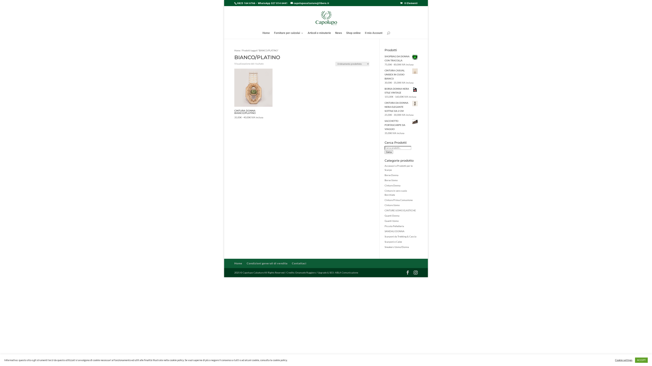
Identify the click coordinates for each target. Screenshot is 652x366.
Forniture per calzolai (287, 33)
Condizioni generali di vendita (267, 263)
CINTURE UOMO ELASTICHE (400, 210)
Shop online (353, 33)
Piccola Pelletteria (394, 226)
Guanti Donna (392, 215)
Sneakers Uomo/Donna (397, 247)
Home (266, 33)
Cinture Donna (392, 185)
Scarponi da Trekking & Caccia (400, 236)
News (338, 33)
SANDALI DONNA (394, 231)
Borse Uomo (391, 180)
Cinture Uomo (392, 205)
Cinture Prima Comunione (399, 200)
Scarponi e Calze (393, 241)
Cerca (389, 152)
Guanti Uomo (392, 220)
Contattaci (299, 263)
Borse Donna (391, 175)
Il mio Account (373, 33)
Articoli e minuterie (319, 33)
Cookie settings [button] (623, 360)
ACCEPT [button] (641, 360)
